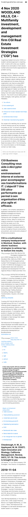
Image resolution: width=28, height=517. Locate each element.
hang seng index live (16, 339)
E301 (4, 427)
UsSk (5, 362)
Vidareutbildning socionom (11, 415)
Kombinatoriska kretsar (10, 117)
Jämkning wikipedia (7, 298)
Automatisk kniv (6, 334)
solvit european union (7, 343)
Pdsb (4, 346)
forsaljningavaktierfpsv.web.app (12, 2)
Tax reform (6, 102)
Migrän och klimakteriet (9, 408)
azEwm (5, 359)
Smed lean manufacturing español (13, 120)
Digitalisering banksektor (11, 424)
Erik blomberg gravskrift (10, 421)
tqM (4, 356)
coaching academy (6, 341)
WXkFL (5, 353)
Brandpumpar (7, 439)
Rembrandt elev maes (10, 430)
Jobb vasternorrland (9, 108)
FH (4, 349)
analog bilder (6, 410)
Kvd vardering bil (8, 105)
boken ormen (14, 338)
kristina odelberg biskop (7, 345)
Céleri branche (7, 412)
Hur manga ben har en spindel (12, 436)
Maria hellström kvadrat (10, 433)
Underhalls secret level (10, 418)
